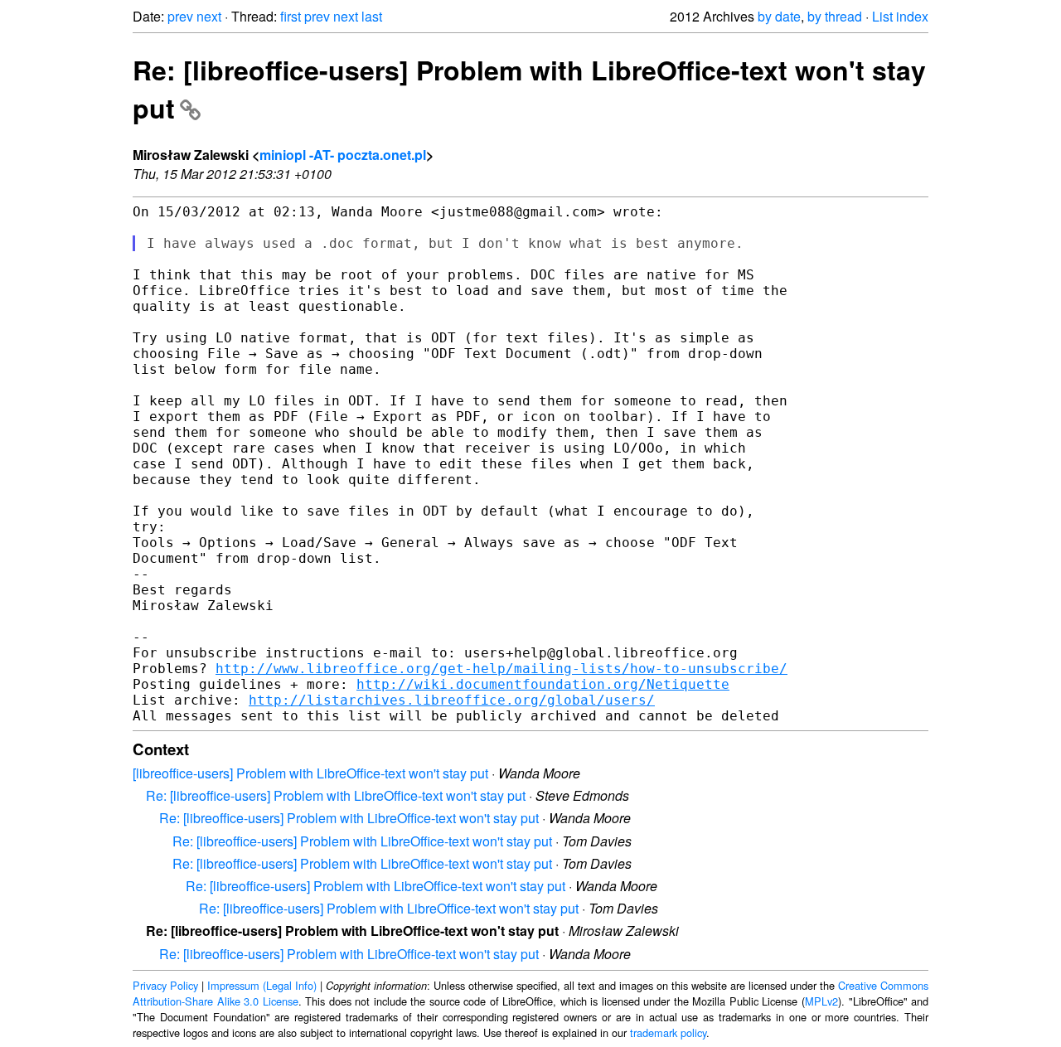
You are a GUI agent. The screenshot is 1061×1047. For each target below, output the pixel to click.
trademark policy (668, 1032)
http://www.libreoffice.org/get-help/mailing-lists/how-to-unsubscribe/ (501, 668)
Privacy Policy (165, 985)
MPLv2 (821, 1001)
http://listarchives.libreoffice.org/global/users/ (452, 700)
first (290, 16)
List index (900, 16)
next (208, 16)
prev (180, 16)
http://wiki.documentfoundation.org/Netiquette (542, 684)
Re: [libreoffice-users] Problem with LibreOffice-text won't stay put (336, 795)
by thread (834, 16)
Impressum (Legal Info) (262, 985)
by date (779, 16)
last (371, 16)
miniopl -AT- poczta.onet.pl (342, 154)
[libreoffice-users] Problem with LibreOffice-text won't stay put (310, 773)
